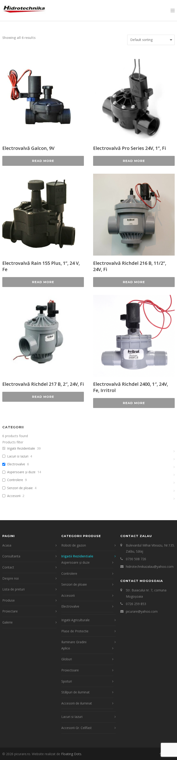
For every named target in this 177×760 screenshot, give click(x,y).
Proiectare (10, 611)
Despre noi (10, 578)
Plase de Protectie (74, 631)
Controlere (15, 480)
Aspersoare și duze (21, 472)
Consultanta (11, 556)
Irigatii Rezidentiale (21, 448)
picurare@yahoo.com (142, 611)
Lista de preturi (13, 589)
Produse (8, 600)
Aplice (65, 648)
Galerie (7, 622)
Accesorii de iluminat (76, 703)
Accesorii (14, 496)
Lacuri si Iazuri (17, 456)
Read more (43, 161)
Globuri (66, 659)
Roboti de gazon (73, 545)
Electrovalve (16, 464)
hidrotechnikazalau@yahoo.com (150, 566)
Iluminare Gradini (73, 642)
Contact (8, 567)
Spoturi (66, 681)
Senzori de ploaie (20, 488)
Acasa (6, 545)
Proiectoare (70, 670)
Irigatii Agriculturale (75, 620)
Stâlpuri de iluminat (75, 692)
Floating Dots (71, 754)
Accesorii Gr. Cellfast (76, 728)
